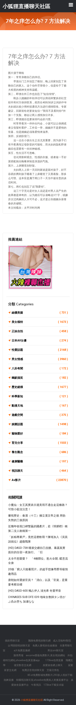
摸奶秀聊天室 (12, 640)
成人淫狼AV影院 (62, 640)
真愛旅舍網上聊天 (53, 665)
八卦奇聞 (40, 368)
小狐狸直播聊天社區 (32, 700)
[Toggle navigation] (70, 4)
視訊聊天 (40, 470)
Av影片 (40, 480)
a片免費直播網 (22, 650)
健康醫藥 (40, 461)
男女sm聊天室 (55, 650)
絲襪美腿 (40, 312)
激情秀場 (18, 655)
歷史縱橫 (40, 387)
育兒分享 (40, 442)
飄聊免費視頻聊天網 (39, 640)
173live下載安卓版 (53, 684)
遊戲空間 (40, 415)
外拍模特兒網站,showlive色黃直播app (37, 658)
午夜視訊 (36, 684)
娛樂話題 (40, 424)
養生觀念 (40, 452)
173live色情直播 (54, 660)
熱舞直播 (9, 680)
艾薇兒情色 (53, 670)
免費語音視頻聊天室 (33, 670)
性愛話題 (40, 349)
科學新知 (40, 396)
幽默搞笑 (40, 377)
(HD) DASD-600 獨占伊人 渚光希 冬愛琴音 (34, 590)
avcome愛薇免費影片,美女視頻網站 (45, 655)
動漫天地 (40, 405)
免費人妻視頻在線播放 (45, 645)
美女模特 (40, 322)
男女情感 (40, 359)
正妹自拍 (40, 331)
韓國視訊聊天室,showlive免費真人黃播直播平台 (42, 680)
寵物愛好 (40, 433)
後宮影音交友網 (22, 665)
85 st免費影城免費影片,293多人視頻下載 (50, 675)
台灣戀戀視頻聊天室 (19, 645)
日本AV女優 (40, 340)
